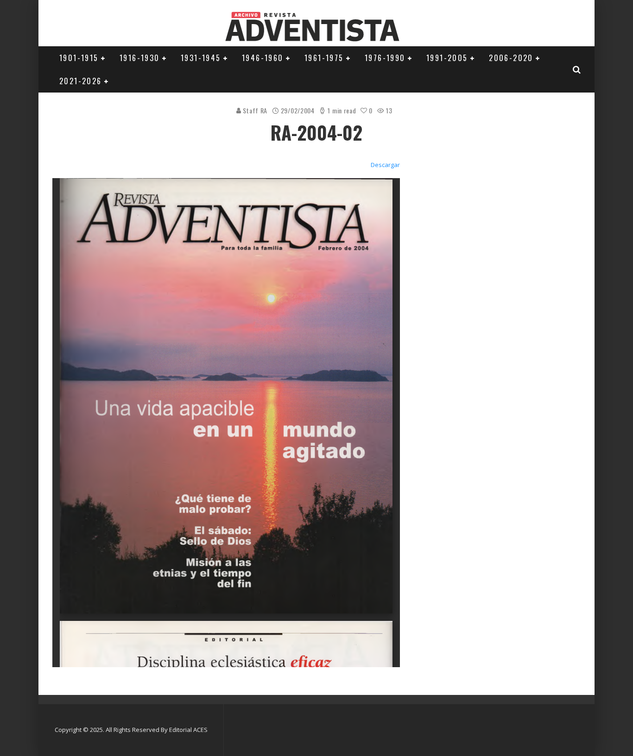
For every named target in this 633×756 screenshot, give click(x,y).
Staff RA (254, 110)
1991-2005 (447, 57)
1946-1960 (263, 57)
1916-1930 (140, 57)
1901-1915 (79, 57)
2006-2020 (511, 57)
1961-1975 (324, 57)
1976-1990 (385, 57)
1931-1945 (201, 57)
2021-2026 (80, 81)
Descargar (385, 165)
